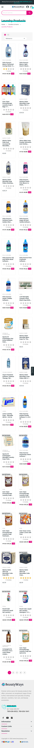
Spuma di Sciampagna (6, 334)
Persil (4, 606)
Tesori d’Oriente (7, 372)
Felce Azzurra (6, 60)
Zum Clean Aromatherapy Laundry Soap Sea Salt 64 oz (25, 650)
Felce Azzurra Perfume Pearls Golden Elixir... (7, 220)
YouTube (7, 718)
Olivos (21, 138)
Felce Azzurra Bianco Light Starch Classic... (24, 64)
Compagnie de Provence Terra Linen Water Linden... (7, 651)
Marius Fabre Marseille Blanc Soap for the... (24, 337)
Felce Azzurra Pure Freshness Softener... (25, 259)
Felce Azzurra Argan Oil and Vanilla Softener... (25, 220)
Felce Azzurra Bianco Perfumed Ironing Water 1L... (8, 64)
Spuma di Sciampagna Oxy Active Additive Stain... (7, 339)
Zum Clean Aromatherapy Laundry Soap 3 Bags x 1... (7, 104)
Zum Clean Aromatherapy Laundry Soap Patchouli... (7, 533)
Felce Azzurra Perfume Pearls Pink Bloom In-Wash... (24, 182)
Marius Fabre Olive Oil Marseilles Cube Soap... (24, 572)
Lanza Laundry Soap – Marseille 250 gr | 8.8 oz (7, 415)
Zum (3, 99)
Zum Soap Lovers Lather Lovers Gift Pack (25, 532)
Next (24, 672)
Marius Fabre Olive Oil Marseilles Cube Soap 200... (7, 572)
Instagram (12, 718)
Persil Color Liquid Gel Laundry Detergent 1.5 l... (25, 610)
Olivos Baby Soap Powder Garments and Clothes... (25, 142)
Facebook (3, 718)
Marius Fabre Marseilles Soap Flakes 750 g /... (24, 103)
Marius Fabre (23, 99)
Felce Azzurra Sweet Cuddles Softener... (7, 298)
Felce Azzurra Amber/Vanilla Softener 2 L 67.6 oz (24, 416)
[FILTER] (32, 374)
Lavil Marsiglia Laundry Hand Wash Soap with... (25, 298)
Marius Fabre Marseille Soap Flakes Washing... (8, 181)
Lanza (4, 411)
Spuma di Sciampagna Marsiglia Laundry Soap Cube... (8, 456)
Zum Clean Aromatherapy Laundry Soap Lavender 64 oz (24, 494)
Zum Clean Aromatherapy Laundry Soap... (7, 493)
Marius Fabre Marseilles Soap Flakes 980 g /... (24, 376)
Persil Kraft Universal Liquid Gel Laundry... (7, 610)
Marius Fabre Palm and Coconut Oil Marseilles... (6, 143)
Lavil (20, 294)
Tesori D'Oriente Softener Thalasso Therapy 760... (8, 376)
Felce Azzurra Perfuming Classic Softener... (25, 454)
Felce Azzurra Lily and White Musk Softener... (8, 259)
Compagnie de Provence (6, 646)
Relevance (15, 38)
